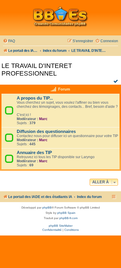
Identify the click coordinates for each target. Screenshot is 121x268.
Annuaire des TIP (34, 152)
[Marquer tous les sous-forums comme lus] (116, 81)
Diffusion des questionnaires (46, 131)
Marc (43, 119)
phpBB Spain (66, 212)
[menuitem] (9, 41)
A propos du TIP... (35, 98)
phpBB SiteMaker (61, 225)
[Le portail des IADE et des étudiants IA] (60, 16)
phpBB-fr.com (68, 218)
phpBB (47, 207)
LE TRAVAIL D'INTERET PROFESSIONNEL (36, 69)
